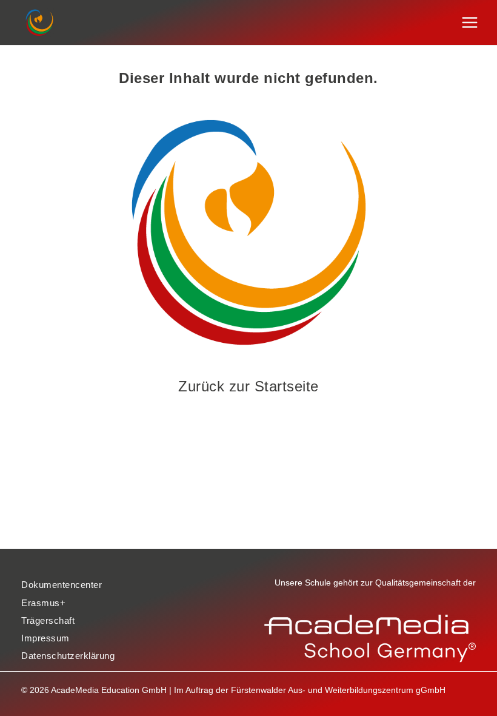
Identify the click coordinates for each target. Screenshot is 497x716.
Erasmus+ (43, 603)
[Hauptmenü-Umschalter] (470, 22)
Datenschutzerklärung (68, 656)
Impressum (45, 638)
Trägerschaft (48, 621)
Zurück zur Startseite (248, 386)
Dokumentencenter (61, 585)
